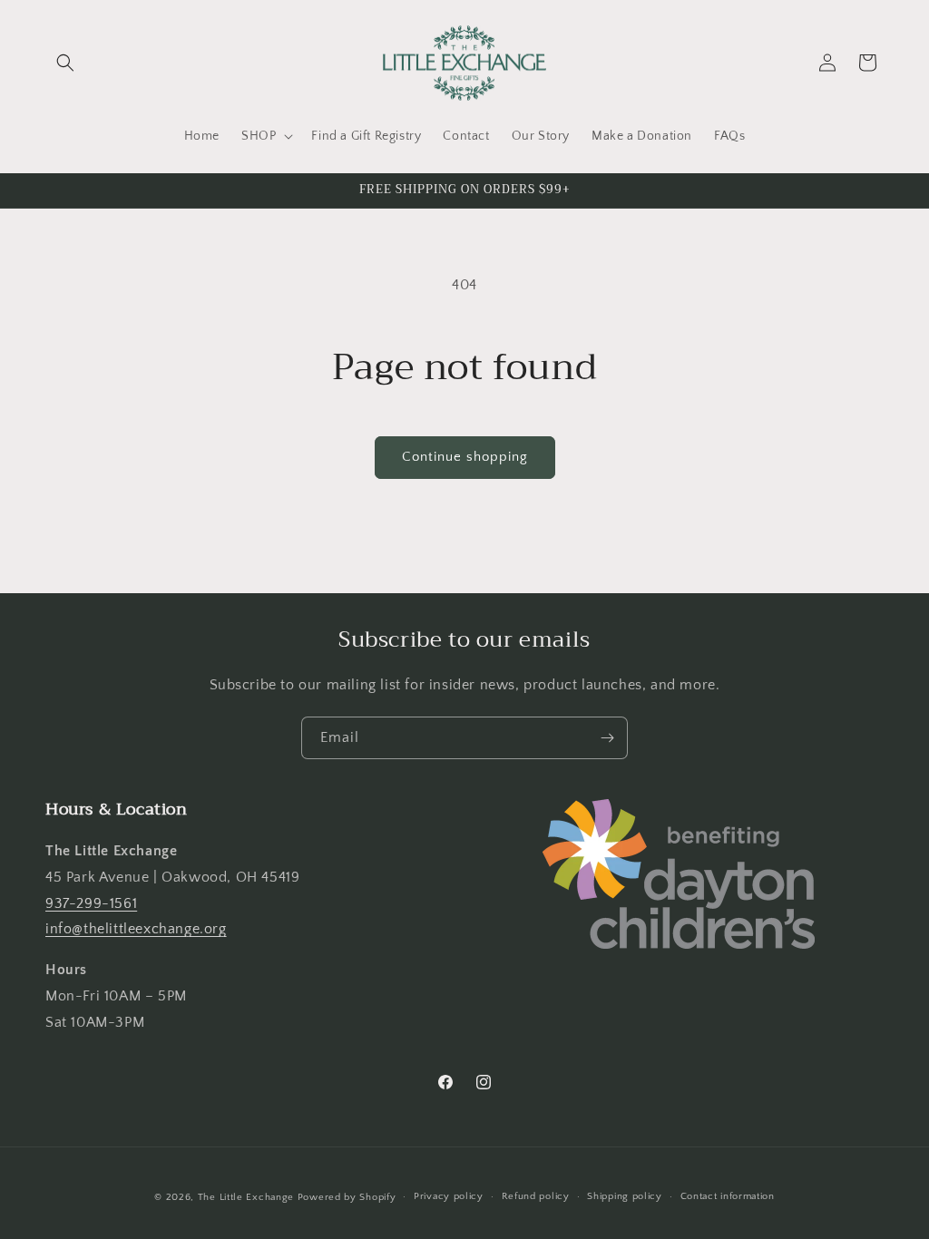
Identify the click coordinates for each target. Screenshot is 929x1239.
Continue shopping (465, 456)
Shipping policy (624, 1196)
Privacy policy (449, 1196)
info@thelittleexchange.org (136, 929)
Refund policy (536, 1196)
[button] (65, 63)
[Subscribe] (607, 738)
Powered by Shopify (347, 1197)
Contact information (727, 1196)
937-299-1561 (91, 903)
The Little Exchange (246, 1197)
